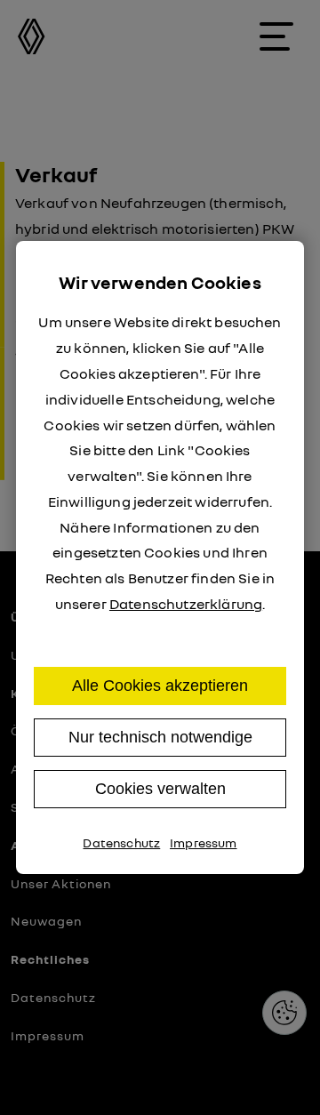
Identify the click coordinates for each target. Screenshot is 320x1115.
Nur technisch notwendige (160, 737)
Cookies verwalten (160, 789)
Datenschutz (121, 842)
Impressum (203, 842)
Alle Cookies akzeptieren (160, 685)
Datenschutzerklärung (185, 604)
